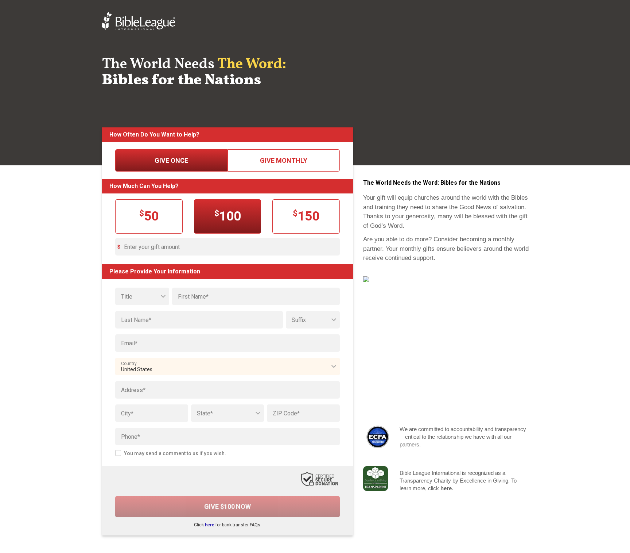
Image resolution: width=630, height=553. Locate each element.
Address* (133, 390)
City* (127, 413)
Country (129, 363)
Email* (129, 343)
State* (205, 413)
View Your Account (489, 411)
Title (126, 296)
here (209, 524)
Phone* (130, 436)
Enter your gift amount (152, 246)
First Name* (193, 296)
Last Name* (136, 319)
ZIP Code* (286, 413)
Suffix (299, 319)
